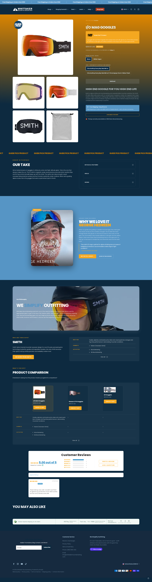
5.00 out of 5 (48, 462)
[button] (90, 20)
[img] (33, 481)
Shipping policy (46, 572)
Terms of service (36, 572)
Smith (88, 23)
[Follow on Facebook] (14, 564)
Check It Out (39, 407)
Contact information (58, 572)
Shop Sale (100, 9)
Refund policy (16, 572)
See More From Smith (23, 357)
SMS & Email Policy (68, 547)
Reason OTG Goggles (76, 401)
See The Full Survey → (87, 256)
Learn (81, 9)
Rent (73, 9)
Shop (49, 9)
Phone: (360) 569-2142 (69, 550)
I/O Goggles (108, 395)
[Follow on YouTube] (22, 564)
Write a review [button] (108, 461)
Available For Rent (112, 114)
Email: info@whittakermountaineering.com (72, 555)
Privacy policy (26, 572)
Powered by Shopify (37, 569)
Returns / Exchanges (68, 541)
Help (89, 9)
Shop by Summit (61, 9)
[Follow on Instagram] (18, 564)
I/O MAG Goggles (39, 401)
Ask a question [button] (108, 465)
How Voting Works (105, 256)
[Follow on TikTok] (26, 564)
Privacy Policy (66, 544)
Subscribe (47, 547)
